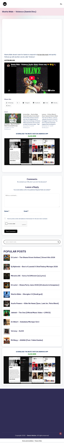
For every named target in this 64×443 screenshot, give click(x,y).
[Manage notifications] (60, 433)
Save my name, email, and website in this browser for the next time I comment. (27, 218)
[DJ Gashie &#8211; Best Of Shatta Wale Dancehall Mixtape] (13, 118)
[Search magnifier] (58, 242)
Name (6, 211)
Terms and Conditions (28, 440)
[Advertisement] (32, 38)
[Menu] (61, 3)
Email (26, 211)
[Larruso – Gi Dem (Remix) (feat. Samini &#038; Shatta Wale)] (51, 121)
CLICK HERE (32, 136)
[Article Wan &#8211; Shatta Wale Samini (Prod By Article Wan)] (32, 121)
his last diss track (42, 54)
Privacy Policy (38, 440)
